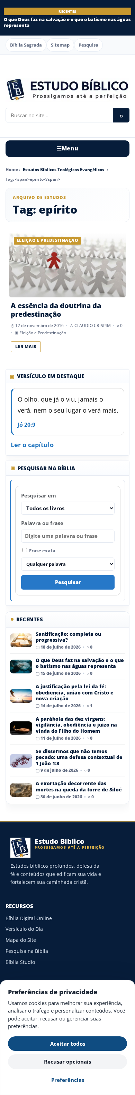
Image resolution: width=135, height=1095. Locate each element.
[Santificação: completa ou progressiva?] (21, 640)
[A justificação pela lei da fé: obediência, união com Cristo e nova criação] (21, 696)
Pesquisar (68, 582)
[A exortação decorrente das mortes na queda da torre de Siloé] (21, 790)
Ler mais (25, 346)
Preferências (67, 1079)
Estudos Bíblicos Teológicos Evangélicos (63, 169)
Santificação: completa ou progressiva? (68, 637)
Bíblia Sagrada (26, 45)
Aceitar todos (67, 1043)
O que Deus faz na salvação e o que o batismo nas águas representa (67, 22)
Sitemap (60, 45)
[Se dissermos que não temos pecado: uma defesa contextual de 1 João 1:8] (21, 761)
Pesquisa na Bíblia (27, 951)
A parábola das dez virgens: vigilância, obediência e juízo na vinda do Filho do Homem (76, 725)
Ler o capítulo (32, 445)
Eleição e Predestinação (42, 333)
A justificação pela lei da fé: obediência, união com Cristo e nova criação (75, 692)
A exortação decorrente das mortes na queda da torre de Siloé (79, 786)
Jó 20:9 (26, 424)
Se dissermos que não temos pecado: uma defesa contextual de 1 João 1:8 (79, 757)
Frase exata (41, 551)
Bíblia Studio (20, 962)
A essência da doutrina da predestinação (56, 310)
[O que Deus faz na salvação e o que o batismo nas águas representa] (21, 666)
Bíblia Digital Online (29, 918)
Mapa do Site (21, 940)
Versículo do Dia (24, 929)
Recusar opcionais (67, 1061)
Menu (68, 148)
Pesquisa (88, 45)
